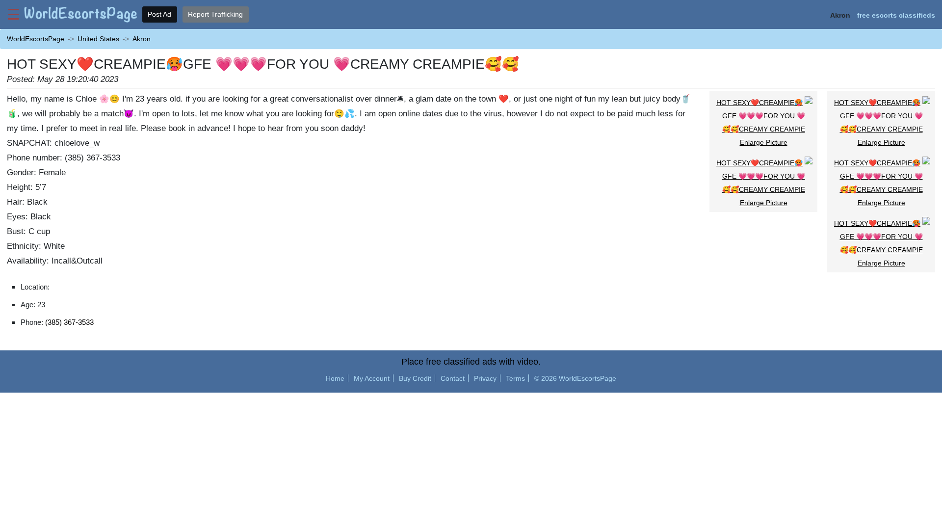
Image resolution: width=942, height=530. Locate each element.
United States (98, 39)
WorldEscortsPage (35, 39)
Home (335, 378)
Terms (515, 378)
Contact (453, 378)
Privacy (485, 378)
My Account (372, 378)
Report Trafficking (215, 14)
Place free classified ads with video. (471, 362)
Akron (141, 39)
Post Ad (159, 14)
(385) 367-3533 (69, 322)
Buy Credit (415, 378)
